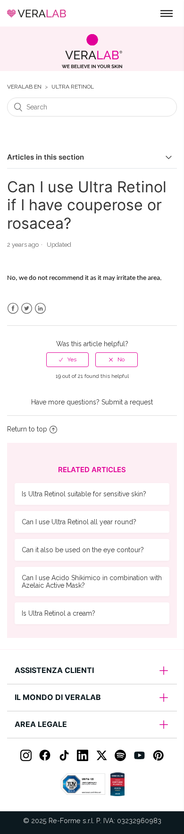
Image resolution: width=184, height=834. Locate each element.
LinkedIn (40, 308)
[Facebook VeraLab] (44, 755)
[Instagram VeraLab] (26, 755)
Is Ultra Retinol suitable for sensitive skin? (84, 494)
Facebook (13, 308)
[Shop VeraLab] (92, 51)
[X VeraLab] (101, 755)
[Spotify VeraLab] (120, 755)
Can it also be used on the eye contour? (83, 550)
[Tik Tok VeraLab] (63, 755)
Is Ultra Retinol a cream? (58, 613)
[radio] (67, 359)
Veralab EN (24, 87)
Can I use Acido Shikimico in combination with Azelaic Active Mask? (92, 581)
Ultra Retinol (72, 87)
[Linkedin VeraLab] (82, 755)
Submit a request (127, 402)
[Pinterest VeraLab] (158, 755)
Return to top (27, 429)
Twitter (27, 308)
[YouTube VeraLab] (139, 755)
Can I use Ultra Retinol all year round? (79, 522)
